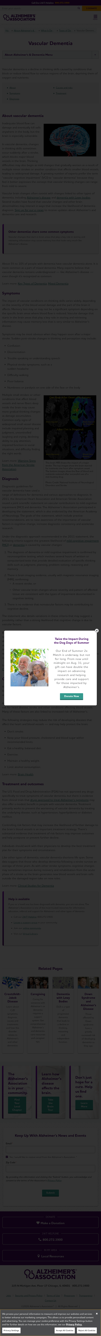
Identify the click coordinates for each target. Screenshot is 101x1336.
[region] (50, 1322)
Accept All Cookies (64, 1330)
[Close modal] (97, 631)
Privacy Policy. (74, 1324)
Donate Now (71, 696)
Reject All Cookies (86, 1330)
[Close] (97, 1314)
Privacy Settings (11, 1330)
